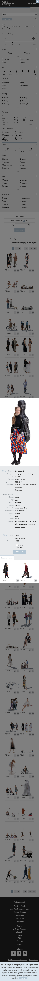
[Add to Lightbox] (17, 580)
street (16, 516)
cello (34, 521)
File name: (11, 479)
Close (23, 978)
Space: (12, 516)
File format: (10, 484)
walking (17, 505)
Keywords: (11, 521)
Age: (12, 500)
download (19, 552)
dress (20, 524)
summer (17, 513)
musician (17, 527)
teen (16, 500)
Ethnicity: (11, 502)
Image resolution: (9, 482)
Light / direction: (9, 511)
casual (17, 518)
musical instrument (28, 524)
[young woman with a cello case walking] (10, 570)
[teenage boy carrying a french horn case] (28, 570)
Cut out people (19, 471)
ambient (17, 510)
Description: (10, 474)
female (17, 497)
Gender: (11, 497)
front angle (18, 508)
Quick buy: (10, 541)
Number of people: (8, 494)
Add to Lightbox (20, 546)
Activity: (11, 505)
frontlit (22, 510)
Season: (11, 513)
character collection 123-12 (23, 521)
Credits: (11, 535)
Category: (11, 471)
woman (23, 527)
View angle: (10, 508)
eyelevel (24, 508)
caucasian (18, 502)
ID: (13, 476)
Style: (12, 519)
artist (16, 524)
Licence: (11, 490)
